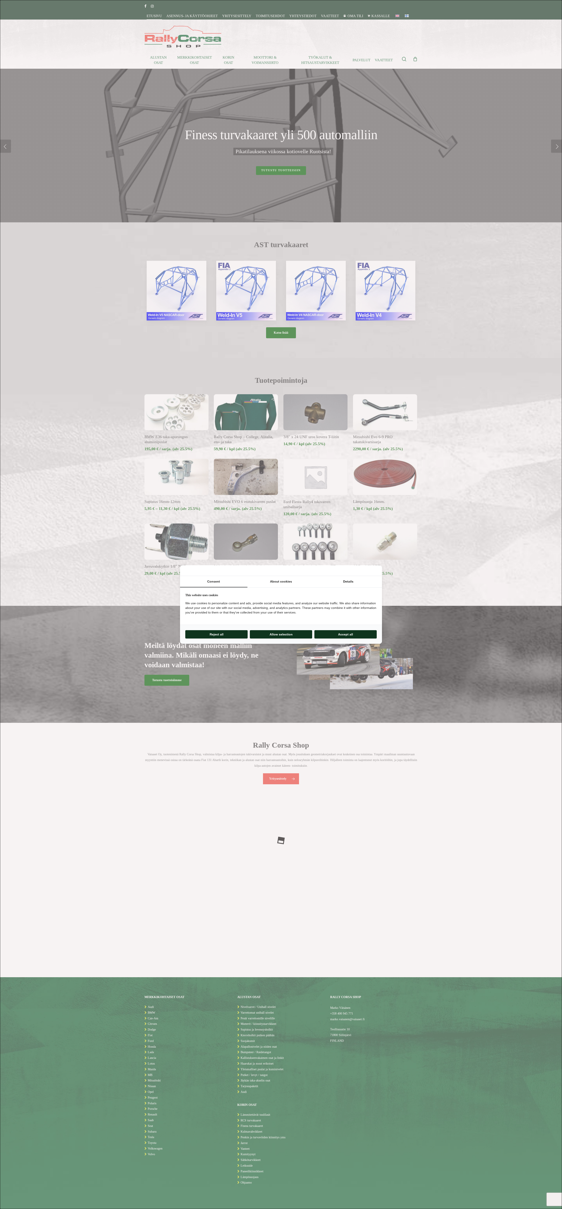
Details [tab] (348, 581)
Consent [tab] (213, 581)
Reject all (216, 634)
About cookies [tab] (281, 581)
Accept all (345, 634)
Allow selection (281, 634)
